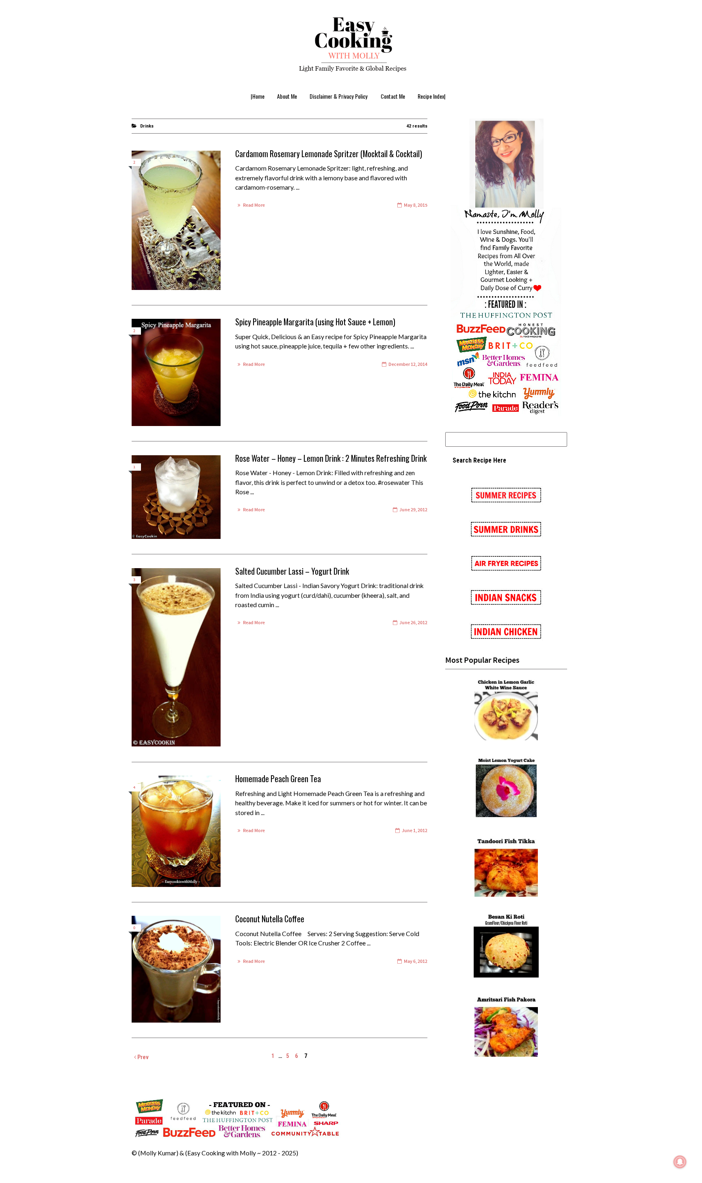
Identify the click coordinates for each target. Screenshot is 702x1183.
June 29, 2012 (413, 510)
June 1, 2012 (414, 831)
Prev (142, 1057)
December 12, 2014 (407, 364)
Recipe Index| (432, 96)
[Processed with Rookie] (176, 969)
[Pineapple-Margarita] (176, 372)
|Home (257, 96)
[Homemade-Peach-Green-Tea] (176, 831)
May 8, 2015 (415, 205)
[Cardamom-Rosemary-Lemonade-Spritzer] (176, 220)
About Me (287, 96)
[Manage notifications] (680, 1161)
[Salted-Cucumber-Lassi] (176, 657)
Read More (254, 205)
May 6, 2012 (415, 961)
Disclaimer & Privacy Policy (339, 96)
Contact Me (393, 96)
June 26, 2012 (413, 623)
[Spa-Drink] (176, 497)
